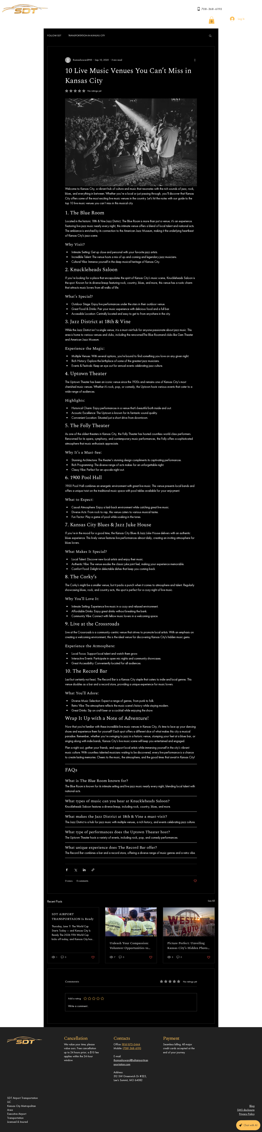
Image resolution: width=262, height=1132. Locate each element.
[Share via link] (93, 870)
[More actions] (195, 60)
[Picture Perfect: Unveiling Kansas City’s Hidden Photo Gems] (189, 921)
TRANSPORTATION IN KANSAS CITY (86, 35)
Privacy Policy (247, 1114)
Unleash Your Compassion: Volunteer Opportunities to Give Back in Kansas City (129, 945)
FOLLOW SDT (54, 35)
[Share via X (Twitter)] (75, 870)
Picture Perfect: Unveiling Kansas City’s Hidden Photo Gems (187, 945)
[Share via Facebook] (66, 870)
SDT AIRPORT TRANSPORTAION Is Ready (73, 916)
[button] (212, 20)
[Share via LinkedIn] (84, 870)
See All (211, 900)
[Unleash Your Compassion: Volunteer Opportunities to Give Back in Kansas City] (131, 921)
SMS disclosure (246, 1110)
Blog (252, 1106)
